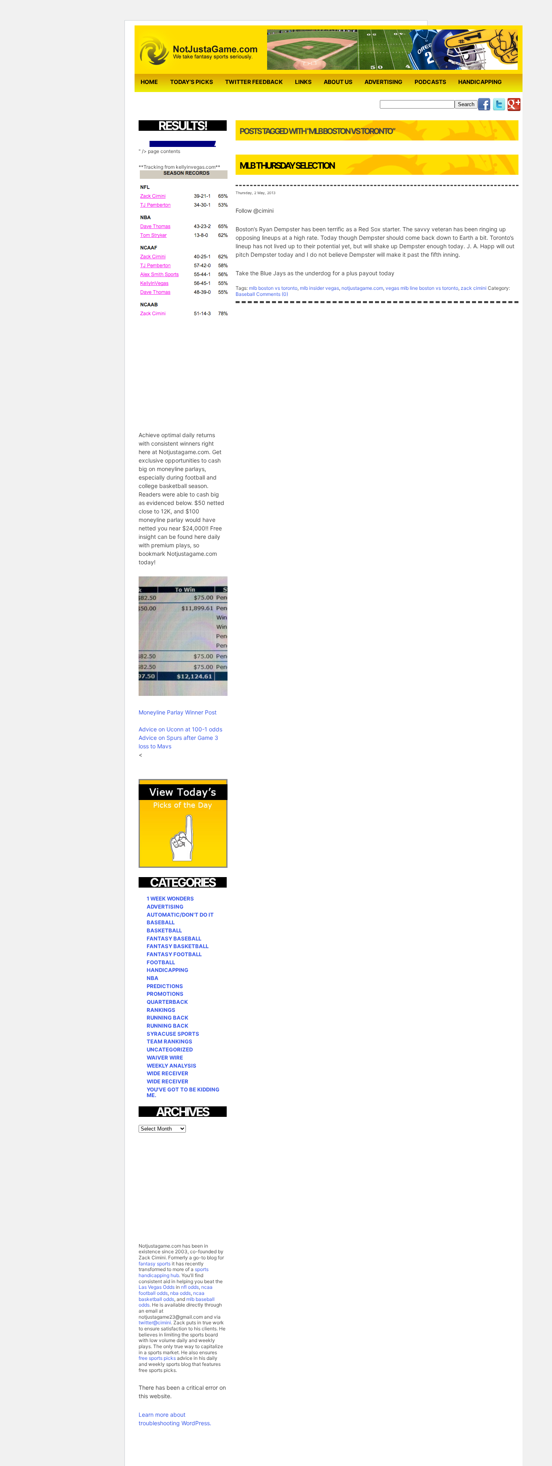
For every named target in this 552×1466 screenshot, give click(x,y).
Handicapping (480, 81)
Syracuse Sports (173, 1033)
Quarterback (167, 1002)
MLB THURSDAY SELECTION (287, 165)
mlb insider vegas (319, 288)
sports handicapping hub (174, 1272)
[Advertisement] (199, 368)
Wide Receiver (167, 1073)
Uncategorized (170, 1049)
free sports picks (157, 1358)
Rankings (161, 1010)
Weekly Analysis (171, 1065)
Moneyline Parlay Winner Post (178, 712)
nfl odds (190, 1287)
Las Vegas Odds (157, 1287)
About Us (338, 81)
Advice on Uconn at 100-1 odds (180, 729)
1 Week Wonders (170, 898)
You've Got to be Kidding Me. (183, 1092)
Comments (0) (272, 294)
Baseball (245, 294)
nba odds (180, 1293)
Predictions (165, 986)
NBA (152, 978)
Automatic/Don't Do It (180, 914)
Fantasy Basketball (178, 946)
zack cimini (474, 288)
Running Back (167, 1017)
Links (303, 81)
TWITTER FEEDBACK (254, 81)
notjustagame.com (362, 288)
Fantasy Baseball (174, 938)
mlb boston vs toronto (273, 288)
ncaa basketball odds (171, 1296)
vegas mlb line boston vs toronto (422, 288)
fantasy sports (155, 1264)
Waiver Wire (165, 1057)
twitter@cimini (155, 1322)
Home (149, 81)
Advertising (383, 81)
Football (161, 962)
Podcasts (430, 81)
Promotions (165, 994)
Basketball (164, 930)
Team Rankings (169, 1041)
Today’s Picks (191, 81)
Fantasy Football (174, 954)
